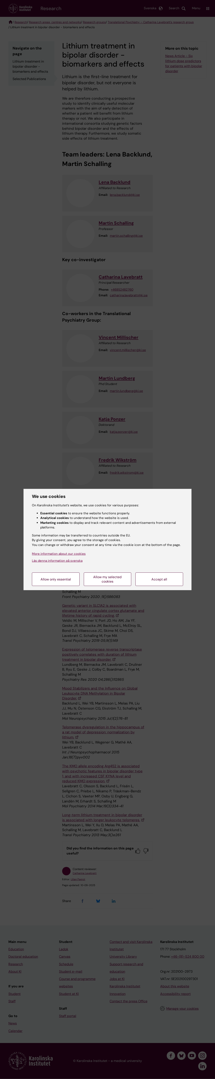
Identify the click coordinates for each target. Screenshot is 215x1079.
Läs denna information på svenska (57, 561)
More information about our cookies (59, 554)
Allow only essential (56, 579)
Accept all (159, 579)
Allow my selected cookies (107, 579)
